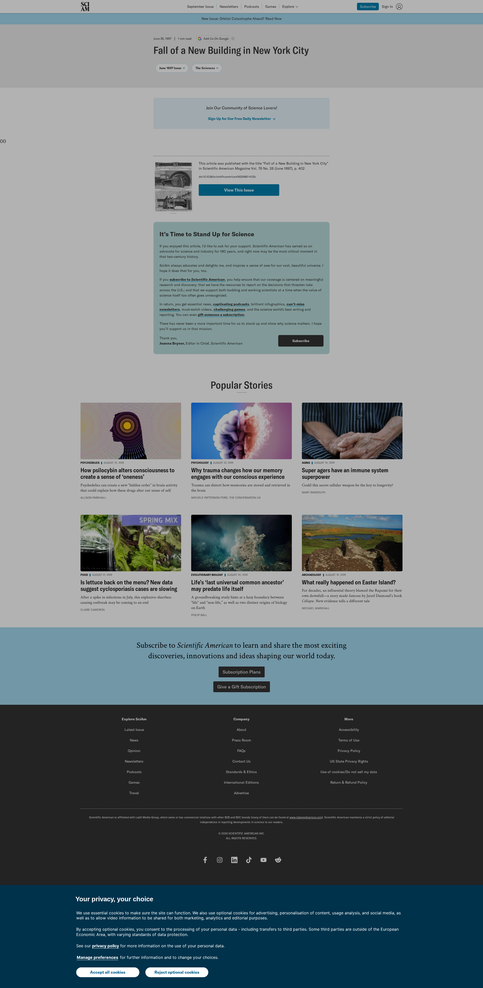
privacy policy (105, 945)
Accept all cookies (107, 972)
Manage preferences (97, 957)
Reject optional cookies (176, 972)
